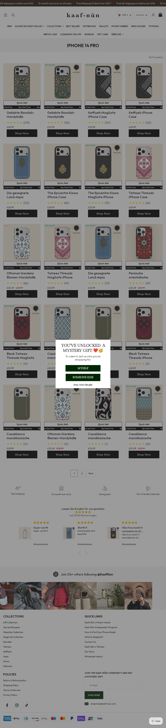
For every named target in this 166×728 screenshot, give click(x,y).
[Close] (106, 344)
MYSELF (83, 368)
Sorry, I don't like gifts (83, 385)
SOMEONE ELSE (83, 377)
